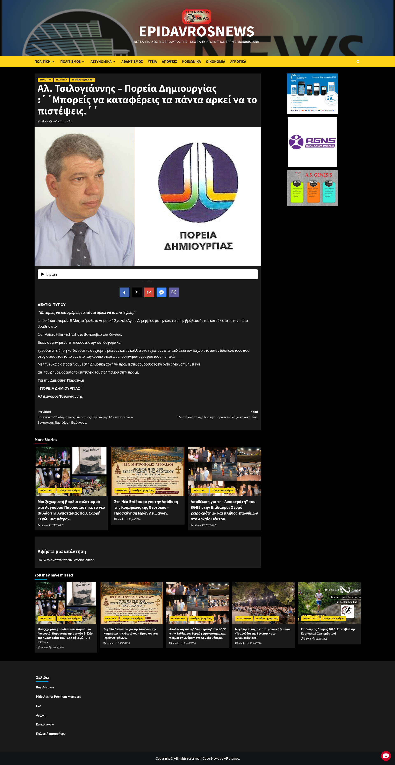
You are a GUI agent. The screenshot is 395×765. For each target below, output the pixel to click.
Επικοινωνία (45, 724)
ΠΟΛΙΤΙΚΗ (42, 61)
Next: (217, 414)
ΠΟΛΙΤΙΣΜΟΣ (70, 61)
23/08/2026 (135, 519)
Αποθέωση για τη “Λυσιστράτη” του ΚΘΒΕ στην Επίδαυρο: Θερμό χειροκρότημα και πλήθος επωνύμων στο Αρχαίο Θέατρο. (224, 510)
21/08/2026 (321, 639)
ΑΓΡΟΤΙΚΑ (238, 61)
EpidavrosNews (196, 32)
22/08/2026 (255, 643)
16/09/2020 (59, 121)
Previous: (86, 417)
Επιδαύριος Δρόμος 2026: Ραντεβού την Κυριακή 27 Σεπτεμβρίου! (328, 631)
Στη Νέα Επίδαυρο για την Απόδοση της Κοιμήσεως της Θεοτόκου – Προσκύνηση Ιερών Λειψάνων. (146, 507)
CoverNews (210, 758)
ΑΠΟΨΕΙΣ (169, 61)
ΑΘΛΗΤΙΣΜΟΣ (132, 61)
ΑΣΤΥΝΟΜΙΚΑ (101, 61)
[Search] (358, 61)
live (38, 706)
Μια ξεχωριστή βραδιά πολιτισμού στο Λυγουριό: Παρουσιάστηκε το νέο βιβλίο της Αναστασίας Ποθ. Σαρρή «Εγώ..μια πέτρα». (71, 510)
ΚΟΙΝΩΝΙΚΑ (191, 61)
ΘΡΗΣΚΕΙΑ (121, 490)
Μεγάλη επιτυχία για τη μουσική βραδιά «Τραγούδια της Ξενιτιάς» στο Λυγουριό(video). (262, 633)
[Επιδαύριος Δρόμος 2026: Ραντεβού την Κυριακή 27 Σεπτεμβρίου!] (329, 603)
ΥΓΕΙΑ (152, 61)
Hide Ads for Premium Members (58, 696)
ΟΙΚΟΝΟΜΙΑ (215, 61)
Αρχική (41, 715)
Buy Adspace (45, 687)
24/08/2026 (58, 525)
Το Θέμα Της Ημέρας (82, 80)
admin (44, 121)
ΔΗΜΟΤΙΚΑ (45, 80)
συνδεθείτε (86, 560)
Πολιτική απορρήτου (51, 733)
